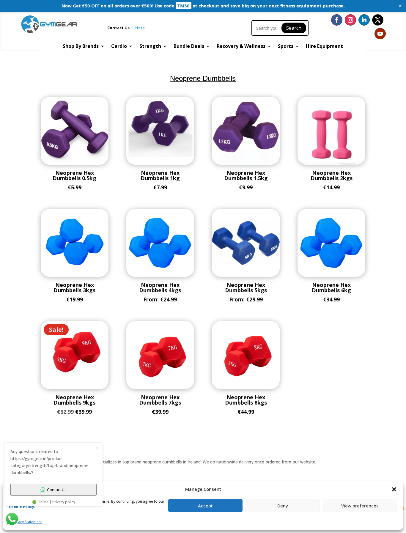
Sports (285, 46)
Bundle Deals (189, 46)
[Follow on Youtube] (380, 33)
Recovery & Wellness (241, 46)
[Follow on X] (377, 20)
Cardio (119, 46)
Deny (282, 506)
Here (140, 27)
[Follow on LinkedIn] (364, 20)
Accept (205, 506)
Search (293, 28)
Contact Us (119, 27)
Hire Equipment (324, 46)
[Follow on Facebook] (336, 20)
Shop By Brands (81, 46)
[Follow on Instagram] (350, 20)
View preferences (360, 506)
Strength (150, 46)
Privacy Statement (27, 521)
